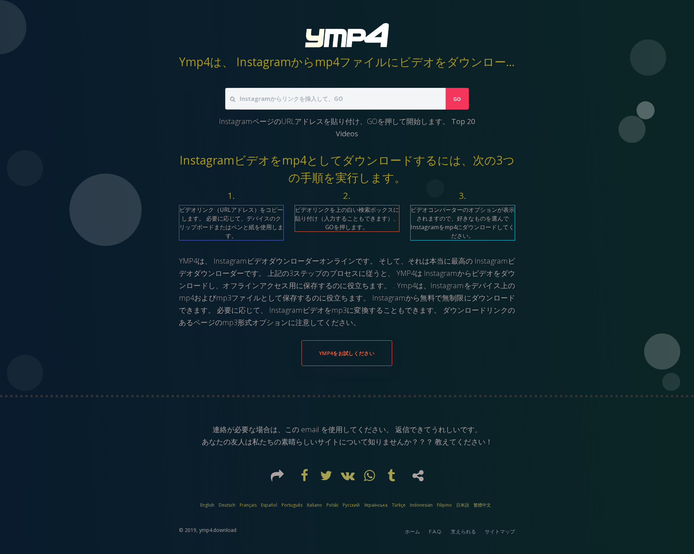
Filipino (444, 505)
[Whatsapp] (370, 478)
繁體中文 (482, 505)
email (310, 429)
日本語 (462, 505)
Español (269, 505)
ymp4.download (217, 530)
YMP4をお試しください (346, 353)
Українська (375, 505)
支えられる (463, 531)
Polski (332, 505)
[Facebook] (305, 478)
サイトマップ (500, 531)
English (207, 505)
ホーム (412, 531)
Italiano (314, 505)
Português (292, 505)
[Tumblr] (392, 478)
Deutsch (227, 505)
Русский (351, 505)
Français (248, 505)
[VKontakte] (349, 478)
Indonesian (421, 505)
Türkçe (399, 505)
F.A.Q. (435, 531)
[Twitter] (327, 478)
